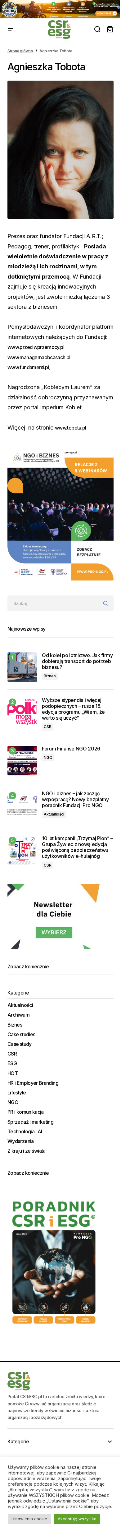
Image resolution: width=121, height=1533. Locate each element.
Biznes (50, 676)
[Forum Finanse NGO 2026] (22, 760)
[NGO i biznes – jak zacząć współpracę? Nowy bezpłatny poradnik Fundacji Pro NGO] (22, 805)
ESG (12, 1063)
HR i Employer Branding (32, 1083)
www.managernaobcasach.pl (38, 357)
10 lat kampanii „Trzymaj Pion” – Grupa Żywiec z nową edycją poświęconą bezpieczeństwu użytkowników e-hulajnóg (77, 847)
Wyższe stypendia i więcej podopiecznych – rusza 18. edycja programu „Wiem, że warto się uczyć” (73, 709)
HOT (12, 1073)
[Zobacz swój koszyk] (110, 29)
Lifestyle (16, 1093)
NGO (48, 757)
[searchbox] (54, 603)
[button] (10, 29)
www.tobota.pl (70, 428)
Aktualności (54, 814)
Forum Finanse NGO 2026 (71, 749)
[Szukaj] (106, 603)
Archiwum (18, 1015)
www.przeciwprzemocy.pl (35, 347)
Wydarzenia (20, 1141)
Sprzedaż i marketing (30, 1122)
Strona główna (20, 51)
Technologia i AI (24, 1132)
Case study (19, 1044)
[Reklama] (60, 9)
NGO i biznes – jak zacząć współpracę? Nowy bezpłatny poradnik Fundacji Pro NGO (75, 799)
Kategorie (18, 1441)
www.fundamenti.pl (28, 367)
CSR (47, 726)
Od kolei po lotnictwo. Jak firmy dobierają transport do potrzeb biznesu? (77, 661)
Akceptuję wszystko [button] (77, 1518)
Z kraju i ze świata (26, 1151)
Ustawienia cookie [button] (29, 1518)
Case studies (21, 1034)
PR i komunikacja (25, 1112)
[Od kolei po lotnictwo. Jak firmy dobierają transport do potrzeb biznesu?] (22, 667)
